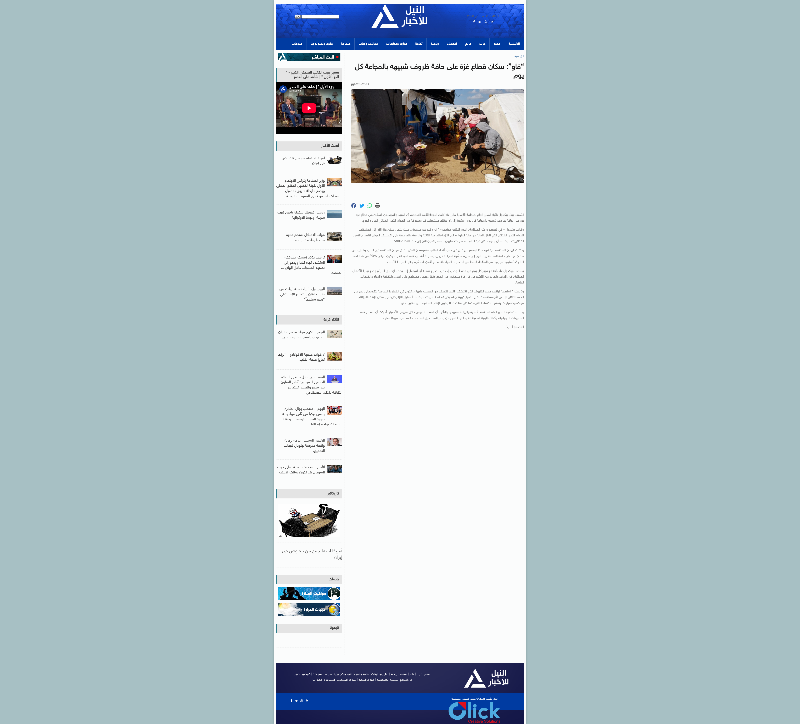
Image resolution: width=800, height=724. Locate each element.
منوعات (297, 44)
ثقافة (418, 44)
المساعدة (329, 680)
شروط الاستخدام (346, 680)
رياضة (435, 44)
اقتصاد (452, 44)
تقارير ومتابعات (396, 44)
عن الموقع (406, 680)
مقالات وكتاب (368, 44)
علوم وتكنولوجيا (322, 44)
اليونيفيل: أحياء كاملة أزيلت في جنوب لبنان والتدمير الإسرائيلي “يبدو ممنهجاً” (302, 294)
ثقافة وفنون (361, 674)
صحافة (345, 44)
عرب (482, 44)
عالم (468, 44)
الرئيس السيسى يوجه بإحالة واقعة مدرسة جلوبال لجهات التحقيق (304, 445)
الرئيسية (514, 44)
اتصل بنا (317, 680)
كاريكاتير (333, 493)
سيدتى (328, 674)
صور (297, 674)
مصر (497, 44)
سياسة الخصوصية (387, 680)
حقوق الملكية (366, 680)
